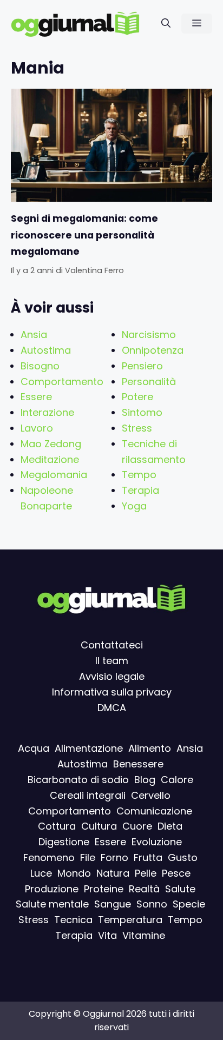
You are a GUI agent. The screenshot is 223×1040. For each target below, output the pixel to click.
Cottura (57, 826)
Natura (112, 872)
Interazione (47, 412)
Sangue (112, 904)
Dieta (170, 826)
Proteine (103, 888)
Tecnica (73, 919)
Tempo (139, 474)
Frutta (148, 857)
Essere (36, 396)
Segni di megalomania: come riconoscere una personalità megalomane (84, 235)
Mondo (74, 872)
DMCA (111, 707)
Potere (137, 396)
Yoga (134, 506)
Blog (144, 779)
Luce (41, 872)
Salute (180, 888)
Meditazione (50, 459)
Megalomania (54, 474)
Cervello (150, 794)
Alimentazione (89, 748)
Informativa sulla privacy (112, 691)
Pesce (176, 872)
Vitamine (143, 935)
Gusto (183, 857)
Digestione (63, 842)
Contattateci (112, 645)
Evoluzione (157, 842)
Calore (177, 779)
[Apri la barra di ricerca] (165, 24)
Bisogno (40, 366)
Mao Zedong (51, 444)
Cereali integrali (88, 794)
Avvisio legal (109, 676)
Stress (137, 428)
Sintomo (142, 412)
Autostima (46, 350)
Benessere (138, 764)
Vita (107, 935)
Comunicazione (154, 810)
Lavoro (37, 428)
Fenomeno (49, 857)
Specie (189, 904)
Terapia (140, 490)
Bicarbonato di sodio (78, 779)
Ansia (34, 334)
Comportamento (62, 381)
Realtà (144, 888)
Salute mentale (52, 904)
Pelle (145, 872)
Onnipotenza (152, 350)
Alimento (149, 748)
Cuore (137, 826)
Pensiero (142, 366)
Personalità (149, 381)
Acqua (33, 748)
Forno (114, 857)
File (87, 857)
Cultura (99, 826)
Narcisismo (149, 334)
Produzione (51, 888)
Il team (111, 660)
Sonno (151, 904)
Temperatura (130, 919)
